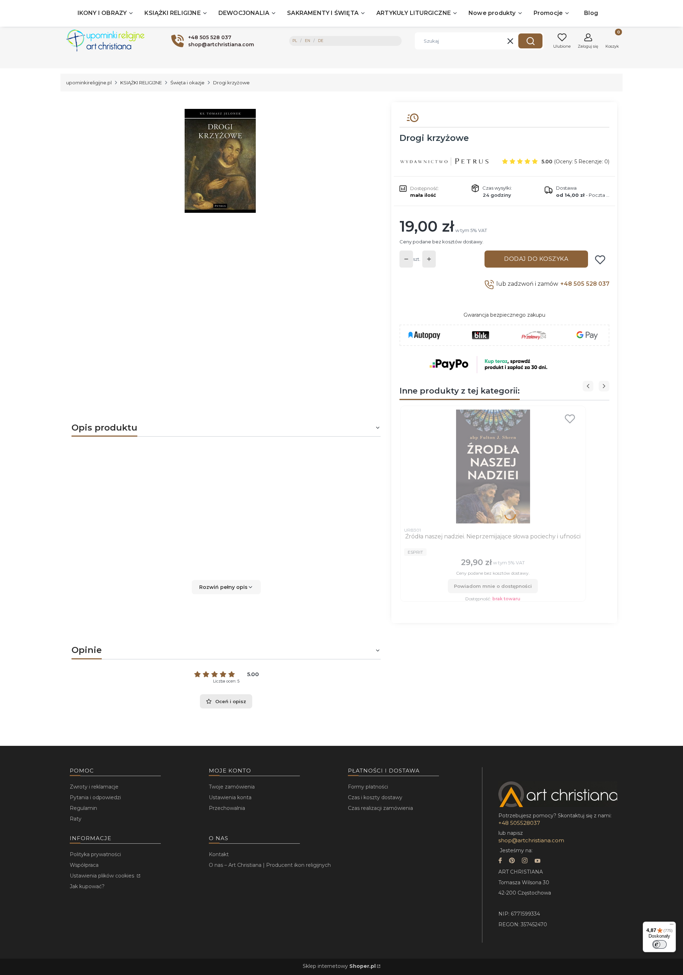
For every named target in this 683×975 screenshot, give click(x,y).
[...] (220, 161)
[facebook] (500, 861)
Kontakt (219, 854)
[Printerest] (512, 861)
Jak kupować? (87, 886)
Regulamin (83, 808)
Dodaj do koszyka (536, 258)
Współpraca (84, 865)
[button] (530, 40)
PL (294, 40)
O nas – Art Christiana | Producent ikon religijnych (270, 865)
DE (320, 40)
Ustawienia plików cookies (103, 876)
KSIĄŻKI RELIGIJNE (141, 82)
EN (307, 40)
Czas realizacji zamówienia (380, 808)
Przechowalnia (227, 808)
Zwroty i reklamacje (94, 787)
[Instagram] (525, 861)
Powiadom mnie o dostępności (493, 586)
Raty (75, 819)
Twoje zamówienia (232, 787)
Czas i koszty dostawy (375, 797)
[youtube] (537, 861)
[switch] (659, 944)
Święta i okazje (187, 82)
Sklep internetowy (339, 966)
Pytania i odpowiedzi (95, 797)
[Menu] (671, 926)
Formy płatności (368, 787)
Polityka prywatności (95, 854)
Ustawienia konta (230, 797)
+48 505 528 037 (584, 283)
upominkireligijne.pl (89, 82)
